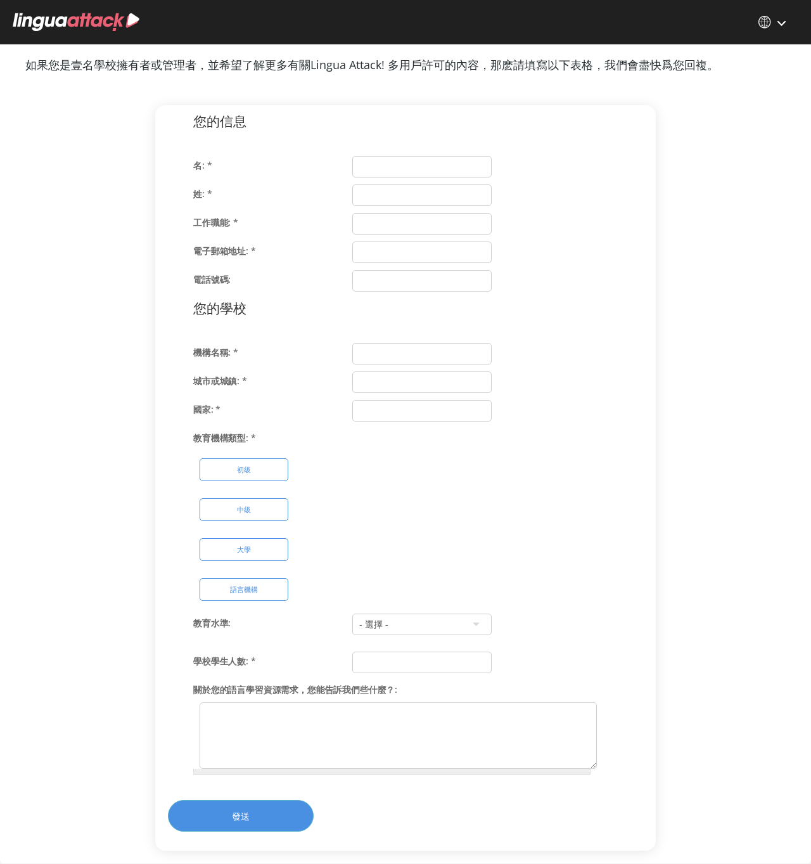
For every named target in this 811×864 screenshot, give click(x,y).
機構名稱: (215, 352)
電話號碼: (212, 279)
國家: (206, 409)
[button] (773, 22)
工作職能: (215, 222)
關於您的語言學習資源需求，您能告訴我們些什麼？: (295, 689)
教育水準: (212, 623)
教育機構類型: (224, 438)
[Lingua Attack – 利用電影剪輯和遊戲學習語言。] (76, 22)
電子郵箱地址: (224, 251)
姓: (202, 194)
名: (202, 165)
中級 (244, 509)
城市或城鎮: (220, 381)
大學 (244, 549)
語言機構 (244, 589)
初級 (244, 469)
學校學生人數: (224, 661)
